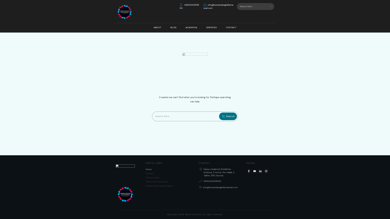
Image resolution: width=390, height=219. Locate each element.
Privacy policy (153, 177)
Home (149, 169)
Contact (150, 173)
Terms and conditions (157, 181)
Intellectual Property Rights (159, 185)
